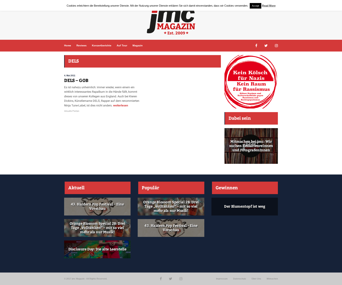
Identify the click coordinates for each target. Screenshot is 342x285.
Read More (269, 5)
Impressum (222, 279)
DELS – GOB (76, 80)
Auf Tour (122, 45)
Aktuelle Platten (71, 111)
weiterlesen (120, 105)
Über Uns (256, 279)
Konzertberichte (101, 45)
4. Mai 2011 (69, 75)
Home (67, 45)
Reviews (81, 45)
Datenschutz (239, 279)
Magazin (138, 45)
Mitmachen (272, 279)
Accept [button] (255, 5)
